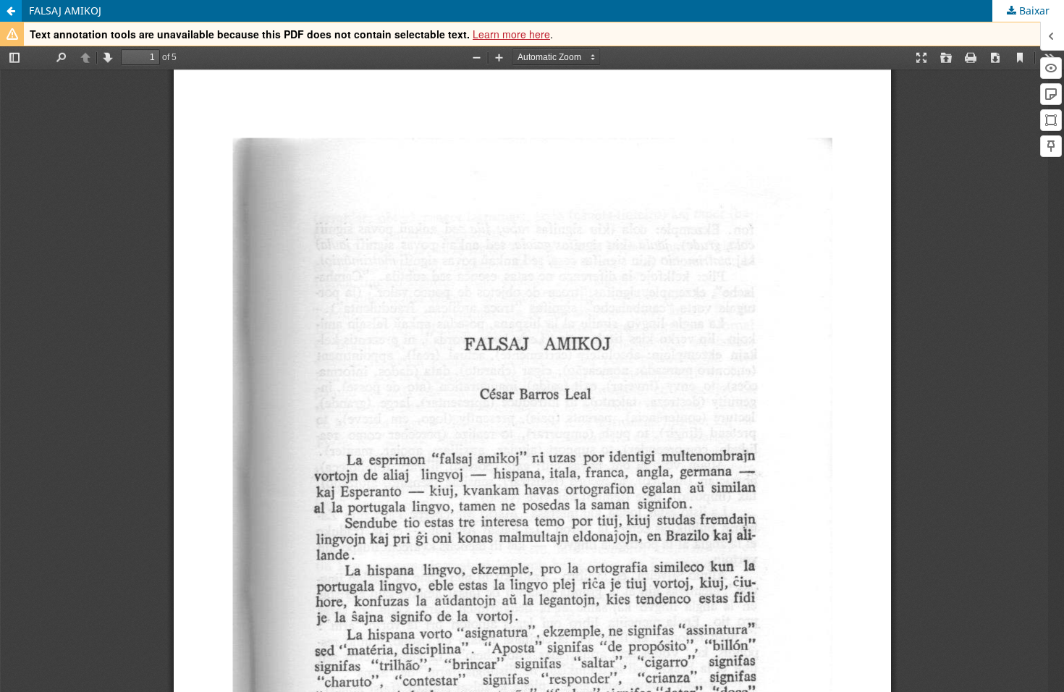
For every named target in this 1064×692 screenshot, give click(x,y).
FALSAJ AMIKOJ (65, 10)
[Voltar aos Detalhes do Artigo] (11, 11)
